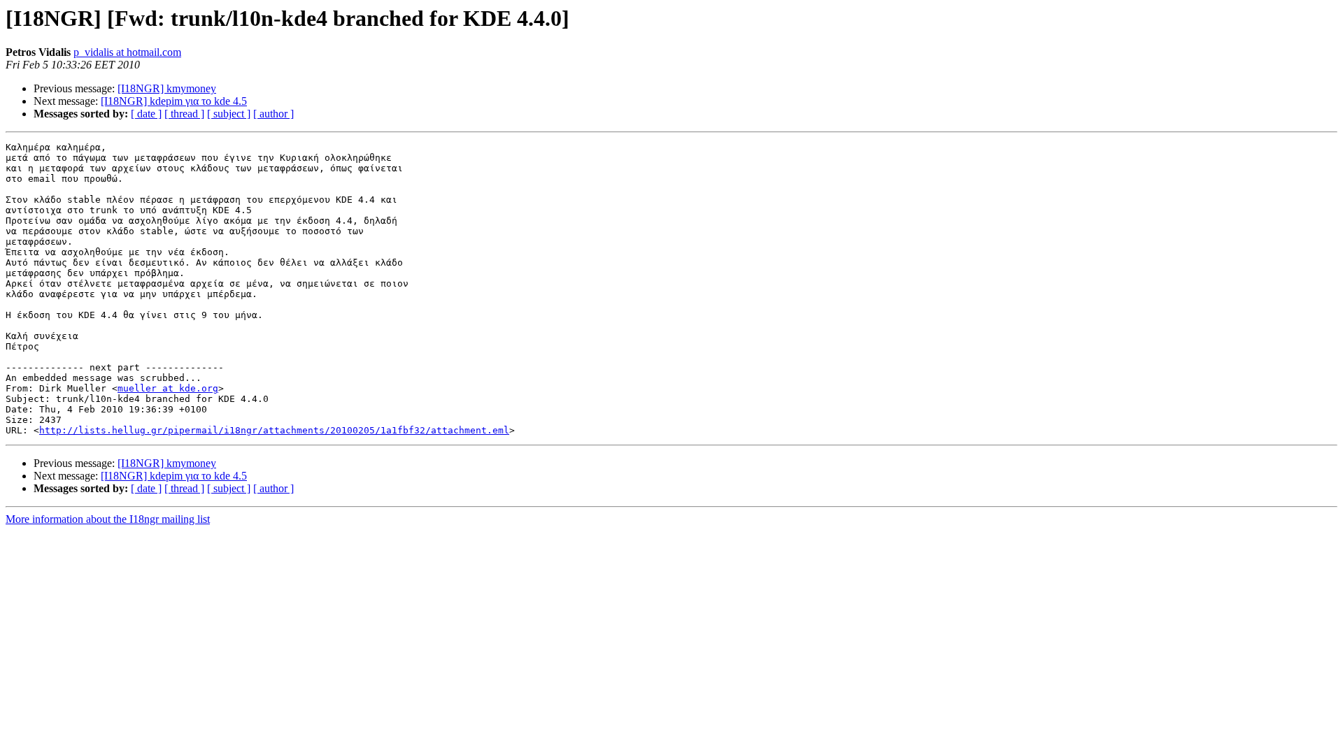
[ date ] (146, 114)
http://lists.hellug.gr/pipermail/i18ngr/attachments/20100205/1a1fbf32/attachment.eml (274, 430)
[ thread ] (184, 114)
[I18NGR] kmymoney (167, 88)
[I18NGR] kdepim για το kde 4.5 (174, 101)
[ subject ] (228, 114)
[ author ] (273, 114)
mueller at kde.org (168, 388)
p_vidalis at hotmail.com (127, 52)
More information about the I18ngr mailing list (108, 519)
